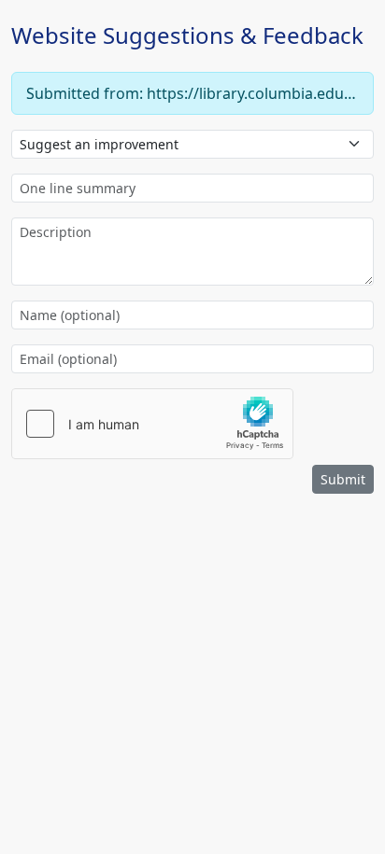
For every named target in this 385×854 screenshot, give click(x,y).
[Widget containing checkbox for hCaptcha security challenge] (152, 423)
